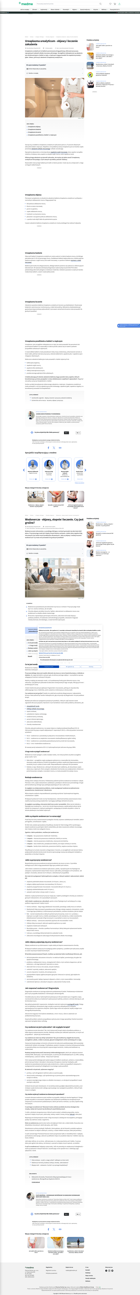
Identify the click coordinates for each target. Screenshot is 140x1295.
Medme (26, 37)
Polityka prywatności (51, 1273)
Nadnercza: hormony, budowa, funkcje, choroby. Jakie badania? (50, 1163)
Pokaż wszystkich (79, 483)
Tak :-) (66, 433)
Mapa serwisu (89, 1275)
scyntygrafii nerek (73, 1004)
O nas (86, 1267)
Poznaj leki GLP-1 (115, 9)
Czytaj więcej (36, 1182)
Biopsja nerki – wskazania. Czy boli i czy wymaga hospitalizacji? (50, 1165)
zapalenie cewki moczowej (59, 152)
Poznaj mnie (32, 479)
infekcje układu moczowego (35, 709)
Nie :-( (78, 433)
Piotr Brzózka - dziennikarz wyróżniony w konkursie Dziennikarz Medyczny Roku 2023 (46, 528)
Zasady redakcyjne (90, 1278)
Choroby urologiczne (50, 37)
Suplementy (44, 9)
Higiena (74, 9)
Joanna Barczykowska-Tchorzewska (66, 48)
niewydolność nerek (33, 706)
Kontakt (87, 1270)
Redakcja (87, 1273)
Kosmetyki (66, 9)
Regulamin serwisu (51, 1270)
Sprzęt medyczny (85, 9)
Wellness (104, 9)
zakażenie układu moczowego (40, 149)
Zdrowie (34, 9)
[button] (48, 448)
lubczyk (72, 1114)
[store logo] (26, 3)
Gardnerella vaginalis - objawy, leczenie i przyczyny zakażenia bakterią (52, 398)
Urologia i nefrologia (39, 37)
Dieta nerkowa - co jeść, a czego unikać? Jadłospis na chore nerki (50, 1160)
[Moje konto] (119, 4)
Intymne (95, 9)
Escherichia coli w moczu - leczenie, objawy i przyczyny (47, 400)
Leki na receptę (24, 9)
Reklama (87, 1281)
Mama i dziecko (55, 9)
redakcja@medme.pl (71, 1270)
